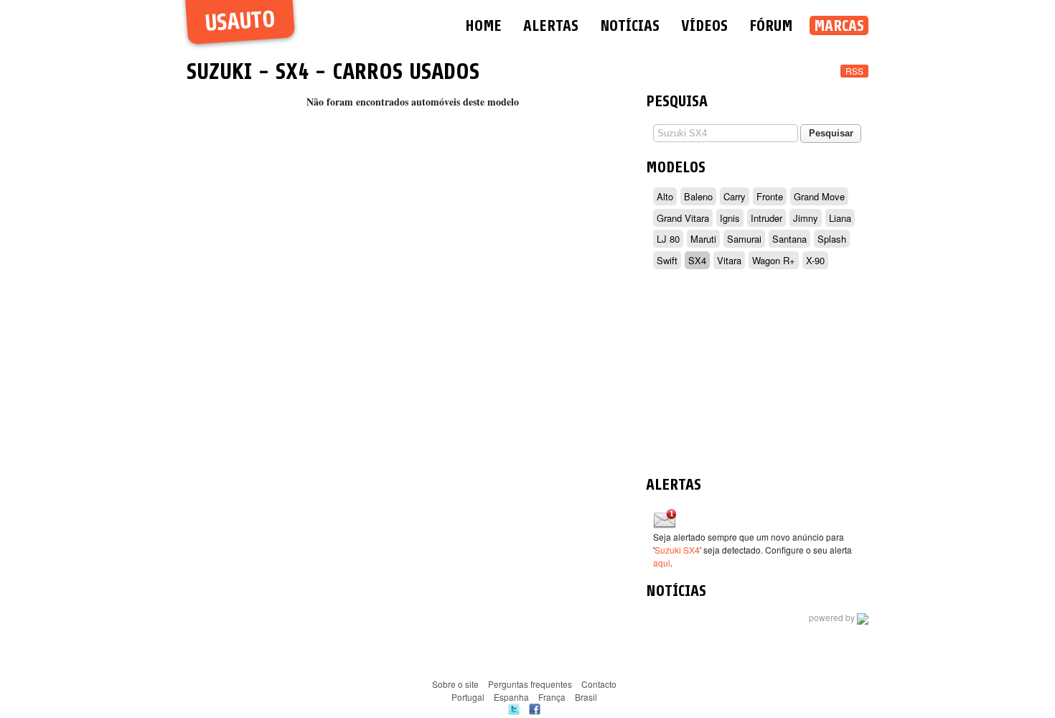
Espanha (511, 697)
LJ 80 (668, 239)
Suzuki (219, 72)
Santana (789, 239)
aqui (661, 562)
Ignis (730, 218)
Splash (831, 239)
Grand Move (819, 196)
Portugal (467, 697)
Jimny (805, 218)
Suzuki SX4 (677, 550)
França (552, 697)
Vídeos (704, 25)
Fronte (769, 196)
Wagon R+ (773, 260)
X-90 (815, 260)
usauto (240, 21)
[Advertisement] (757, 375)
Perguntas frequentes (530, 684)
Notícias (630, 25)
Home (483, 25)
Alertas (550, 25)
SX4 (292, 72)
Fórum (770, 25)
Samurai (744, 239)
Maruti (703, 239)
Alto (665, 196)
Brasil (586, 697)
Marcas (839, 25)
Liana (840, 218)
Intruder (766, 218)
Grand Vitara (683, 218)
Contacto (598, 684)
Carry (734, 196)
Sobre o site (455, 684)
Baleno (698, 196)
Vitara (729, 260)
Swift (667, 260)
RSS (854, 71)
